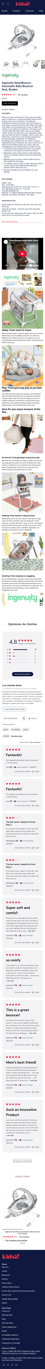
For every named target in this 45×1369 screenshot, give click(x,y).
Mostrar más (16, 736)
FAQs (4, 1319)
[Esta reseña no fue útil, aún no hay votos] (37, 771)
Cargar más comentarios (23, 1161)
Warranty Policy (7, 1323)
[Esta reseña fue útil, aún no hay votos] (33, 771)
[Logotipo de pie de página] (10, 1256)
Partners (5, 1279)
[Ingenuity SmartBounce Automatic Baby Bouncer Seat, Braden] (22, 1204)
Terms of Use (6, 1295)
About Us (5, 1267)
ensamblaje (15, 730)
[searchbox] (12, 718)
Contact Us (6, 1311)
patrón (5, 730)
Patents (4, 1303)
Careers (4, 1271)
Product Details (8, 109)
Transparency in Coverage (11, 1343)
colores (25, 730)
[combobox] (31, 742)
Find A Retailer (10, 103)
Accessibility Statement (10, 1335)
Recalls (4, 1331)
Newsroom (6, 1275)
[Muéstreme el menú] (3, 4)
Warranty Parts (7, 1315)
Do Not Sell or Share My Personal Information (18, 1291)
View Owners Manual (9, 222)
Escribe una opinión (22, 674)
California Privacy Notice (10, 1287)
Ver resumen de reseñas (16, 1240)
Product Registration (9, 1327)
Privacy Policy (7, 1283)
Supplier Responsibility (10, 1299)
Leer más (31, 931)
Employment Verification (10, 1339)
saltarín (6, 736)
